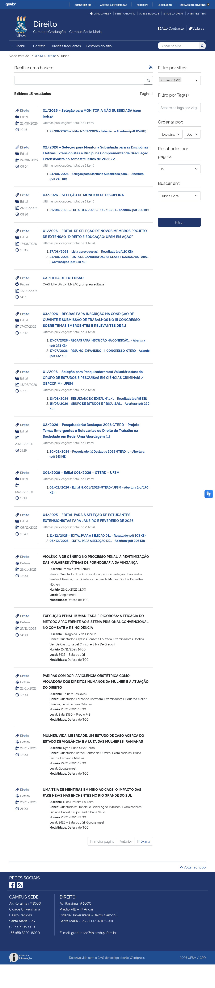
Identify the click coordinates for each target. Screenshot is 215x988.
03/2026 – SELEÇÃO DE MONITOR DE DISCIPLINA (83, 194)
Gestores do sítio (99, 45)
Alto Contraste (172, 28)
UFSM (192, 957)
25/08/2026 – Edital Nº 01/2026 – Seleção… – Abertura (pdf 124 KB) (98, 131)
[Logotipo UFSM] (21, 25)
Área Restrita (196, 13)
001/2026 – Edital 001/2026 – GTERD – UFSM (81, 472)
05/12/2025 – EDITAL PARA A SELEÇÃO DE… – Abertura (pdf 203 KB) (97, 541)
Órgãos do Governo (193, 5)
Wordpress (137, 957)
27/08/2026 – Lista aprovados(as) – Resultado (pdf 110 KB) (91, 251)
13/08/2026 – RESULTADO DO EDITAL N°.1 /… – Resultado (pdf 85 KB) (98, 398)
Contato (39, 45)
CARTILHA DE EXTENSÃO (63, 277)
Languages (101, 13)
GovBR (10, 5)
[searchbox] (183, 80)
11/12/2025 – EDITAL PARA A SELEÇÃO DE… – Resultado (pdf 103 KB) (98, 535)
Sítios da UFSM (173, 13)
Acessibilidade (149, 13)
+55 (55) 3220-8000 (24, 932)
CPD (203, 957)
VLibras (198, 28)
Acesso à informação (113, 5)
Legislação (165, 5)
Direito (24, 110)
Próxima (143, 841)
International (125, 13)
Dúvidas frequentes (66, 45)
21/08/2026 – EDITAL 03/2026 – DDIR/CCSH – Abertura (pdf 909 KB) (99, 210)
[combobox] (179, 80)
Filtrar (179, 222)
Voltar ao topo (194, 867)
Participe (142, 5)
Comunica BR (83, 5)
